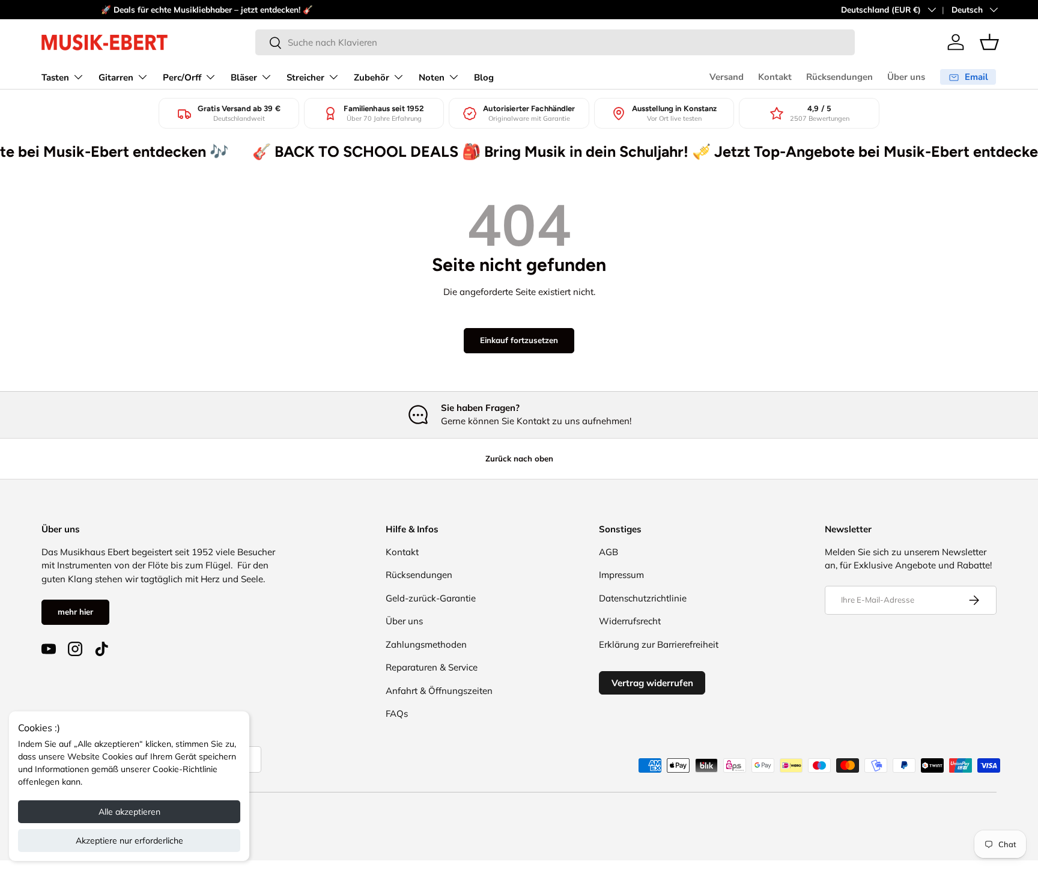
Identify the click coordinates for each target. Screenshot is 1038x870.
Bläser (244, 77)
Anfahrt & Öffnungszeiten (439, 690)
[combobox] (555, 42)
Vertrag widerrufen (652, 683)
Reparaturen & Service (432, 667)
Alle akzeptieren (129, 811)
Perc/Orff (182, 77)
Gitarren (116, 77)
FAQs (397, 713)
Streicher (305, 77)
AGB (608, 552)
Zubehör (371, 77)
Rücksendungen (839, 77)
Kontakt (775, 77)
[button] (989, 42)
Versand (726, 77)
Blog (484, 77)
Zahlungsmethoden (426, 644)
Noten (432, 77)
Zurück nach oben (519, 458)
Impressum (621, 574)
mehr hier (75, 611)
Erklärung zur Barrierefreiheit (658, 644)
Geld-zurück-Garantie (431, 598)
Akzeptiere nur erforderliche (129, 840)
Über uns (906, 77)
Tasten (55, 77)
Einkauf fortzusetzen (519, 340)
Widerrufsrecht (630, 621)
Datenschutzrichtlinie (643, 598)
